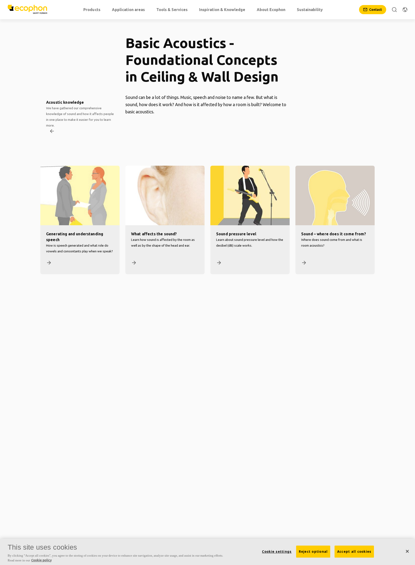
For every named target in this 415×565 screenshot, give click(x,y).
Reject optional (313, 551)
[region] (207, 552)
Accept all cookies (354, 551)
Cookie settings (277, 551)
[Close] (407, 551)
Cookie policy (41, 560)
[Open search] (394, 9)
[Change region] (405, 9)
